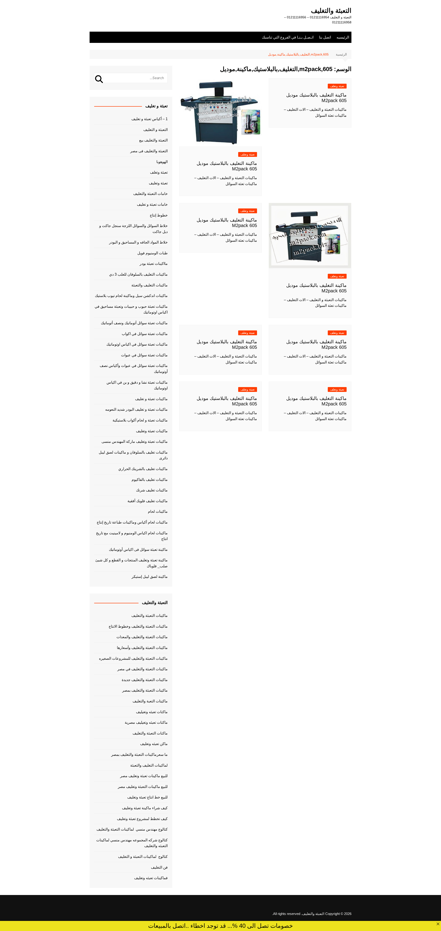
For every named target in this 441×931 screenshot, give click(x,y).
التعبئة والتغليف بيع (153, 140)
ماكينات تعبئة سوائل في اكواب (145, 334)
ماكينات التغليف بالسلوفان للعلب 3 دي (138, 274)
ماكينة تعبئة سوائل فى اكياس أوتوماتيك (138, 549)
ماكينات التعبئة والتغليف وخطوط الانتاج (138, 626)
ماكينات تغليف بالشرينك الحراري (143, 469)
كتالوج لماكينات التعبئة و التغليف (143, 857)
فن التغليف (159, 867)
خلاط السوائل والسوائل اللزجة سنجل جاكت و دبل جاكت (133, 229)
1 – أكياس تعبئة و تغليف (149, 119)
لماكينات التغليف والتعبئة (149, 765)
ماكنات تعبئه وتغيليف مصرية (146, 722)
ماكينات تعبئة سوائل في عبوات (144, 355)
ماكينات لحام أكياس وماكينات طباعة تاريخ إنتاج (132, 522)
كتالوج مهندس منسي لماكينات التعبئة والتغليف (132, 829)
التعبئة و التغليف (155, 130)
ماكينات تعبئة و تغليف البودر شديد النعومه (136, 409)
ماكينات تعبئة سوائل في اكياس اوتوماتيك (137, 344)
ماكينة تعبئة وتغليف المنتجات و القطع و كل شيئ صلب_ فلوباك (131, 563)
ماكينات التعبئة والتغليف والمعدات (142, 637)
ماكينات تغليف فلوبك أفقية (147, 501)
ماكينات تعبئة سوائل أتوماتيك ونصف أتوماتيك (134, 323)
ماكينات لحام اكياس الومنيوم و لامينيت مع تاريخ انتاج (132, 536)
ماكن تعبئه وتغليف (154, 744)
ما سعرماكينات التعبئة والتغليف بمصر (139, 754)
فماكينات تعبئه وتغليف (151, 878)
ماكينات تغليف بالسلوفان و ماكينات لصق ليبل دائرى (133, 455)
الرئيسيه (342, 37)
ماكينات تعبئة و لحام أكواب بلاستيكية (140, 420)
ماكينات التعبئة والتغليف (149, 616)
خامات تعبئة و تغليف (152, 204)
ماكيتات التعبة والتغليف (150, 701)
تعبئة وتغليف (158, 183)
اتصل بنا (325, 37)
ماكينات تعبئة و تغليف (151, 399)
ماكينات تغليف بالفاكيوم (150, 480)
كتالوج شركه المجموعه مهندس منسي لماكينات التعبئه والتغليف (132, 843)
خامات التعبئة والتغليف (150, 194)
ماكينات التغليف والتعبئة (149, 285)
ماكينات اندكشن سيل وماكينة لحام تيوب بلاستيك (131, 296)
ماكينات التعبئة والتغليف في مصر (142, 669)
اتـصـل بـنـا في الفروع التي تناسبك (288, 37)
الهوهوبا (162, 162)
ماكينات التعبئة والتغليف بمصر (145, 690)
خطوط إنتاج (159, 215)
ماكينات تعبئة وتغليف (152, 431)
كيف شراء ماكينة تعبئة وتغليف (145, 808)
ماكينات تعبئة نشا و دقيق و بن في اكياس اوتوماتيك (137, 385)
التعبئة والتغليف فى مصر (149, 151)
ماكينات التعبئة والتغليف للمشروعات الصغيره (133, 658)
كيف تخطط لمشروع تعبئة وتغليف (142, 819)
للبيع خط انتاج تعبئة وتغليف (147, 797)
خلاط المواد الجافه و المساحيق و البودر (138, 242)
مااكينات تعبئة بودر (154, 264)
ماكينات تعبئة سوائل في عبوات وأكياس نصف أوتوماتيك (134, 369)
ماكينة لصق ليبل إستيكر (150, 577)
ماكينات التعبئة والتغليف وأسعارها (142, 648)
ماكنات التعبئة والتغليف (150, 733)
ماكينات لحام (158, 511)
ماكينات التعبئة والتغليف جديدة (145, 680)
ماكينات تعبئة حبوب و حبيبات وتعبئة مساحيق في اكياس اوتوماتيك (131, 309)
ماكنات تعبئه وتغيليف (152, 712)
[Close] (438, 924)
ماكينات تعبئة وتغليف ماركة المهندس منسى (135, 441)
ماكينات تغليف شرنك (152, 490)
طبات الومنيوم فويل (152, 253)
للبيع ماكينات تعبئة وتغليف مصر (144, 776)
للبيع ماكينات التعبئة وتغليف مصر (143, 787)
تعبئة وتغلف (337, 86)
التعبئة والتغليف (331, 10)
